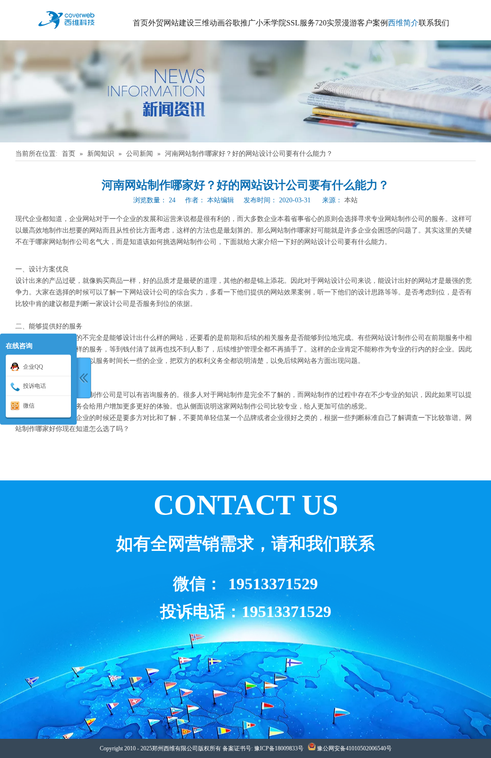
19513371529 (273, 584)
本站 (351, 200)
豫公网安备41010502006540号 (354, 748)
